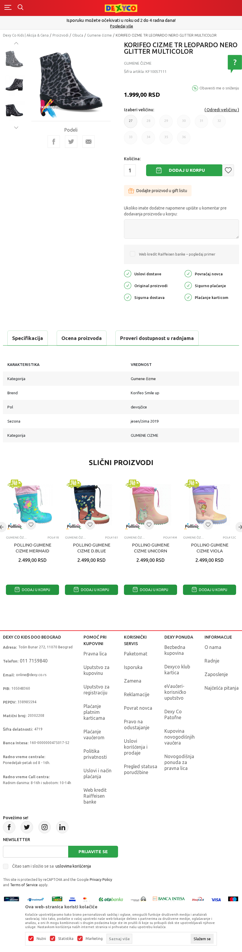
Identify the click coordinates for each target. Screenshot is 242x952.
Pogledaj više (121, 26)
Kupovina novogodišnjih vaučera (179, 736)
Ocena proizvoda (81, 338)
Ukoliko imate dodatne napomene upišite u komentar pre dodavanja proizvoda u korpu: (175, 211)
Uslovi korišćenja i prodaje (136, 746)
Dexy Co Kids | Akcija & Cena (26, 35)
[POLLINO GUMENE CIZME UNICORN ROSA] (150, 504)
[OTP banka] (111, 899)
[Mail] (88, 142)
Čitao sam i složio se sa (51, 866)
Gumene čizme (99, 35)
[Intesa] (169, 899)
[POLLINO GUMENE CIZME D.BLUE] (91, 504)
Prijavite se (93, 851)
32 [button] (219, 123)
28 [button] (148, 123)
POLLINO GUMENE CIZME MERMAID (32, 547)
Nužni (41, 938)
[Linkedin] (62, 827)
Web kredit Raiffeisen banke (95, 795)
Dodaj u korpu (187, 170)
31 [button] (201, 123)
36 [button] (184, 139)
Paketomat (135, 653)
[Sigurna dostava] (127, 296)
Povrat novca (138, 708)
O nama (213, 647)
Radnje (212, 660)
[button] (228, 170)
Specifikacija (27, 338)
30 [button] (184, 123)
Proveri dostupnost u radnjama (157, 338)
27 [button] (131, 123)
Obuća (77, 35)
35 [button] (166, 139)
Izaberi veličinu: (139, 109)
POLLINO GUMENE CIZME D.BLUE (91, 547)
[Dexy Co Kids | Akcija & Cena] (121, 7)
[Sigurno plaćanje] (188, 284)
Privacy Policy (101, 879)
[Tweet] (71, 142)
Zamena (132, 680)
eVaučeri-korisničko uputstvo (175, 692)
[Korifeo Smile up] (49, 108)
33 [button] (131, 139)
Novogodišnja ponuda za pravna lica (179, 762)
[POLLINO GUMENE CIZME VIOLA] (209, 504)
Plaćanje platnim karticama (94, 712)
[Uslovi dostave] (127, 273)
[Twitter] (27, 827)
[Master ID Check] (86, 899)
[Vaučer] (57, 899)
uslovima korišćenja (73, 866)
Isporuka (133, 667)
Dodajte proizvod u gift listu (161, 190)
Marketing (94, 938)
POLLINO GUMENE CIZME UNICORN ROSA (150, 550)
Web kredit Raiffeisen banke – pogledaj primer (177, 254)
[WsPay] (138, 899)
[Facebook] (54, 142)
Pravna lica (95, 653)
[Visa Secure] (72, 899)
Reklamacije (136, 694)
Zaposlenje (216, 674)
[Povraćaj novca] (188, 273)
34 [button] (148, 139)
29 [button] (166, 123)
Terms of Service (24, 885)
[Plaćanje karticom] (188, 296)
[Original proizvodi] (127, 284)
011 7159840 (34, 660)
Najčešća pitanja (222, 688)
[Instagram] (44, 827)
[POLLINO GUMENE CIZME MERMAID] (32, 504)
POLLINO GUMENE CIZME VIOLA (209, 547)
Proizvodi (60, 35)
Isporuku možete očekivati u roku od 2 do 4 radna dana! (121, 20)
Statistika (65, 938)
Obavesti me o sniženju (219, 88)
